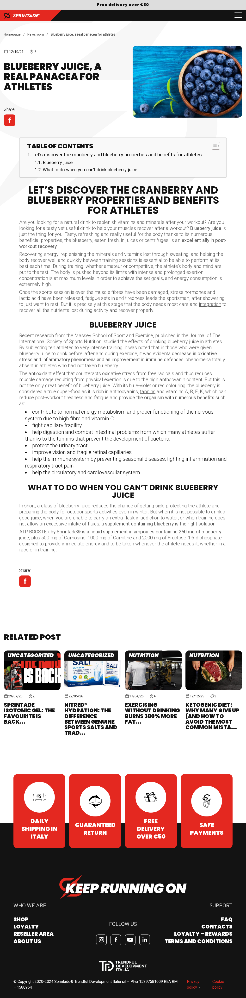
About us (27, 941)
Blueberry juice (58, 162)
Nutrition (144, 655)
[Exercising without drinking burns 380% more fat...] (153, 670)
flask (129, 518)
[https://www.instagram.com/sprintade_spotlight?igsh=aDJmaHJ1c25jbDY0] (101, 940)
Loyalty (26, 926)
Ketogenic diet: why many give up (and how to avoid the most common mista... (212, 716)
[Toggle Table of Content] (213, 146)
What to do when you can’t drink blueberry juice (90, 169)
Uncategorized (31, 655)
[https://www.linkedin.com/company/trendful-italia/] (144, 940)
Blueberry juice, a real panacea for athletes (83, 34)
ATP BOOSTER (34, 532)
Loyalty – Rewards (203, 934)
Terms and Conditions (199, 941)
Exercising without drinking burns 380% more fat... (152, 713)
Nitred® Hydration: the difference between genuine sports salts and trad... (90, 718)
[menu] (238, 15)
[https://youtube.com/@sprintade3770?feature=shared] (130, 940)
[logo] (22, 15)
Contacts (217, 926)
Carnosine (75, 538)
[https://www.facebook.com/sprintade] (116, 940)
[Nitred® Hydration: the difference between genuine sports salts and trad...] (92, 670)
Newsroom (35, 34)
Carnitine (122, 538)
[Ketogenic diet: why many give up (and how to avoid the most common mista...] (213, 670)
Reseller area (33, 934)
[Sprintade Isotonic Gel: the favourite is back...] (32, 670)
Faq (227, 919)
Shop (20, 919)
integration (210, 304)
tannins (147, 391)
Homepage (12, 34)
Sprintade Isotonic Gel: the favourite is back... (29, 713)
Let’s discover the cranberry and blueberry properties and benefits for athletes (117, 155)
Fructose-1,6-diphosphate (195, 538)
